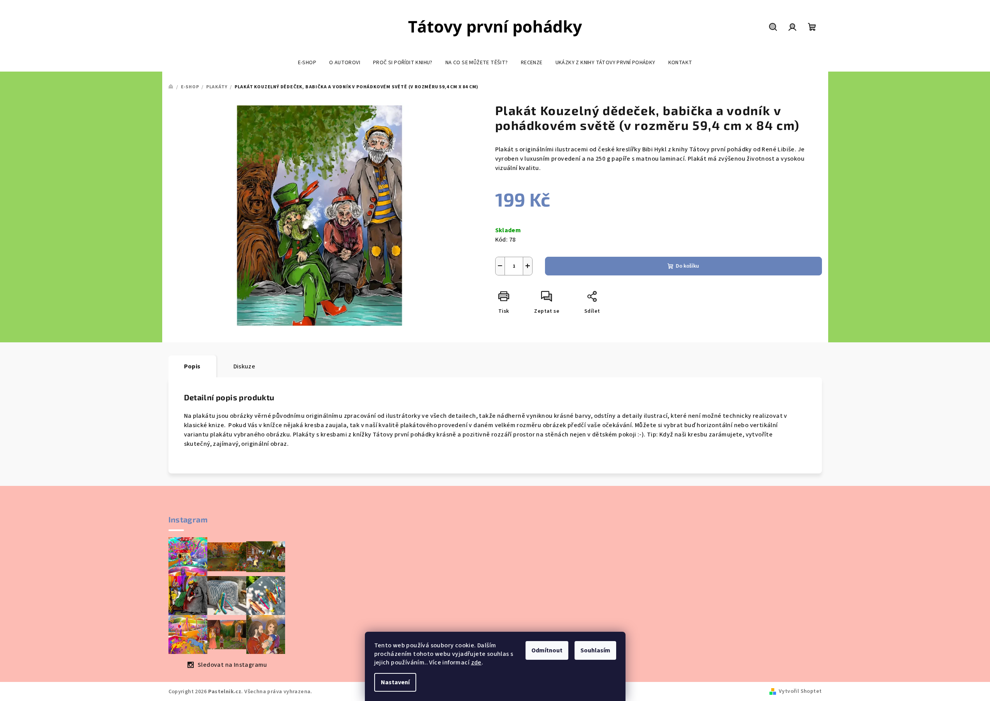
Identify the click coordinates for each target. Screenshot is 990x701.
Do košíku (687, 266)
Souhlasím (595, 650)
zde (476, 662)
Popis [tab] (192, 366)
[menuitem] (307, 63)
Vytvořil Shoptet (800, 691)
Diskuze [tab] (244, 366)
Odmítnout (546, 650)
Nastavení (395, 682)
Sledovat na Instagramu (232, 665)
